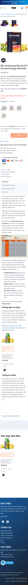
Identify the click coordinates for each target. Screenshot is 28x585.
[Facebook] (3, 521)
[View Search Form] (5, 7)
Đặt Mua (18, 135)
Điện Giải (13, 171)
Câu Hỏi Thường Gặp (6, 537)
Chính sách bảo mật (10, 578)
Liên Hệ (3, 542)
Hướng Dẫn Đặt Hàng (6, 533)
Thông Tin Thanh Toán (7, 535)
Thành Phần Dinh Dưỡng (8, 185)
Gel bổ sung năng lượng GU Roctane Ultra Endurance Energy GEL (8, 356)
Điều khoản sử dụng (21, 578)
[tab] (14, 182)
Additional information (8, 188)
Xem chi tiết (4, 516)
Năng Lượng (8, 171)
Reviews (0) (5, 192)
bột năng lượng (6, 174)
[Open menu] (1, 8)
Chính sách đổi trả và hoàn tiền (18, 581)
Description (5, 181)
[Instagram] (7, 521)
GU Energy (9, 176)
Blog (2, 540)
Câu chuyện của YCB (6, 530)
